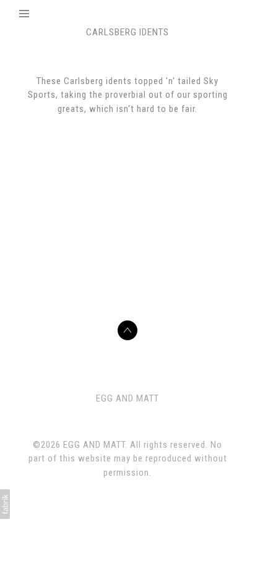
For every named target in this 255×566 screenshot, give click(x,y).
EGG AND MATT (127, 398)
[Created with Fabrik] (5, 504)
